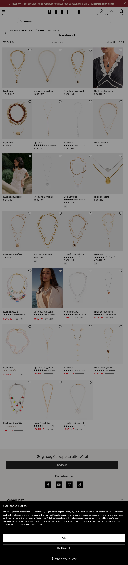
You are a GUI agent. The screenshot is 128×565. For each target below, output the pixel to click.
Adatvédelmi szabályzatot (31, 524)
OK (64, 537)
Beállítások (64, 548)
